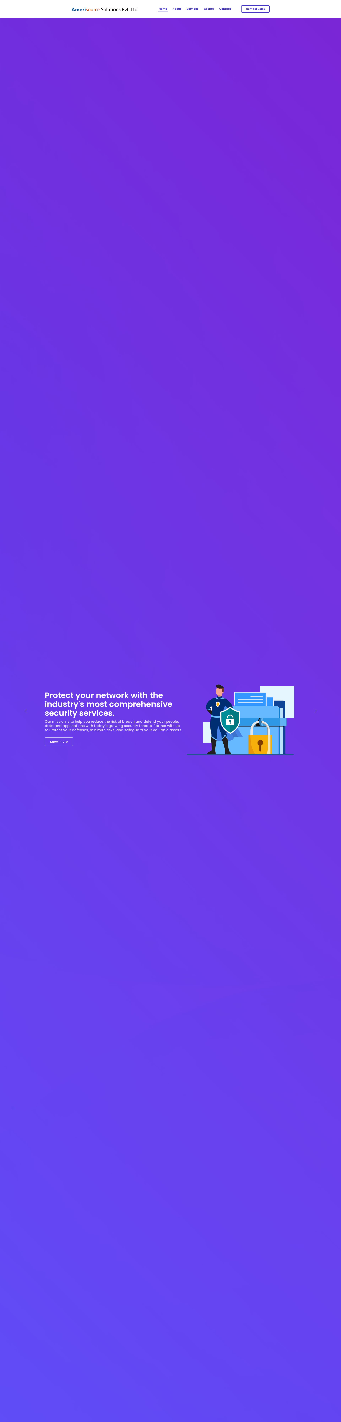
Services (192, 9)
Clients (209, 9)
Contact (225, 9)
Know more (59, 739)
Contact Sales (255, 9)
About (176, 9)
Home (163, 9)
